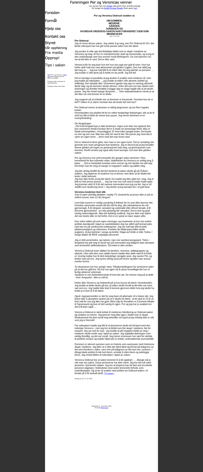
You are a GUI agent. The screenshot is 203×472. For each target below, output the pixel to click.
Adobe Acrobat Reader (113, 8)
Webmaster (104, 408)
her (135, 8)
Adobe (109, 6)
